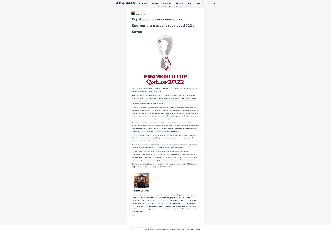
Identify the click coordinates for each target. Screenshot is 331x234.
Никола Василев (141, 12)
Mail (134, 215)
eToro (194, 145)
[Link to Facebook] (198, 227)
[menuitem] (146, 229)
